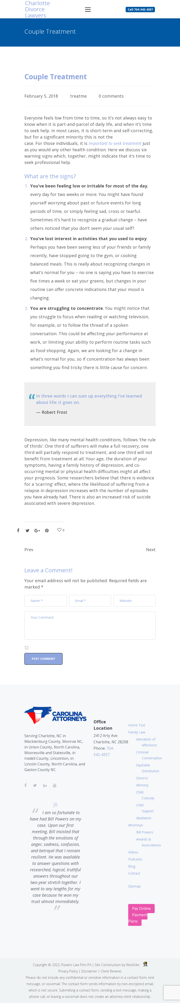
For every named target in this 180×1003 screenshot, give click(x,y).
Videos (133, 852)
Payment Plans (137, 918)
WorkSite (132, 965)
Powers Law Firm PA (76, 965)
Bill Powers (144, 832)
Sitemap (134, 886)
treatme (78, 96)
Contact (134, 873)
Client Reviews (111, 971)
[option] (55, 856)
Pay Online (141, 908)
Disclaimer (89, 971)
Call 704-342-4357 (140, 10)
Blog (131, 866)
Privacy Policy (68, 971)
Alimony (142, 785)
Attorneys (135, 825)
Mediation (143, 818)
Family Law (136, 732)
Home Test (136, 725)
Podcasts (135, 859)
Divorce (142, 778)
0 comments (111, 96)
